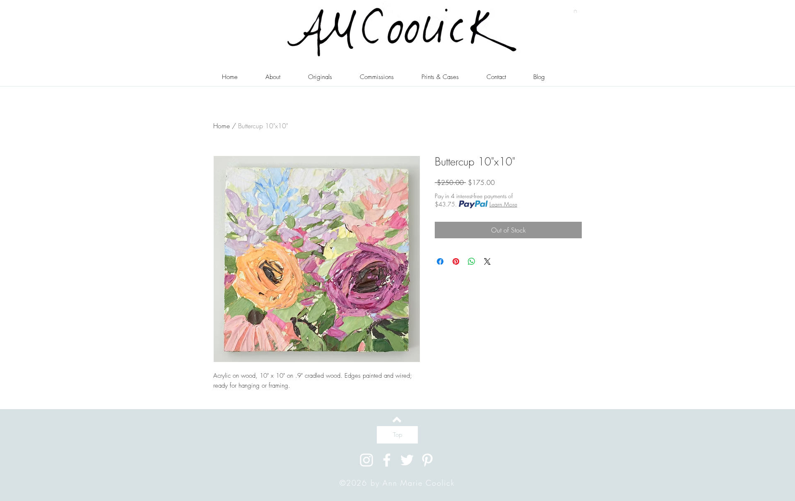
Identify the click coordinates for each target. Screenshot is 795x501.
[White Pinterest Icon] (427, 460)
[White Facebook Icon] (386, 460)
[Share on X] (487, 261)
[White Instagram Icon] (366, 460)
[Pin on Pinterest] (456, 261)
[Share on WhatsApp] (472, 261)
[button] (575, 11)
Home (221, 125)
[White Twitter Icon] (407, 460)
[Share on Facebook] (440, 261)
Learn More (503, 204)
